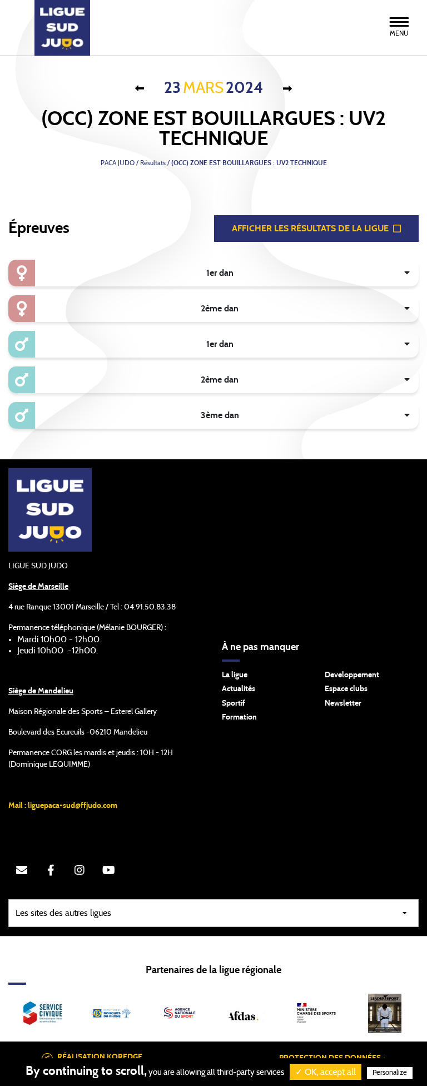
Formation (239, 717)
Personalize (390, 1073)
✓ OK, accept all (325, 1072)
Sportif (233, 703)
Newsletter (343, 703)
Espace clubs (346, 689)
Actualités (238, 689)
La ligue (234, 675)
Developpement (352, 675)
